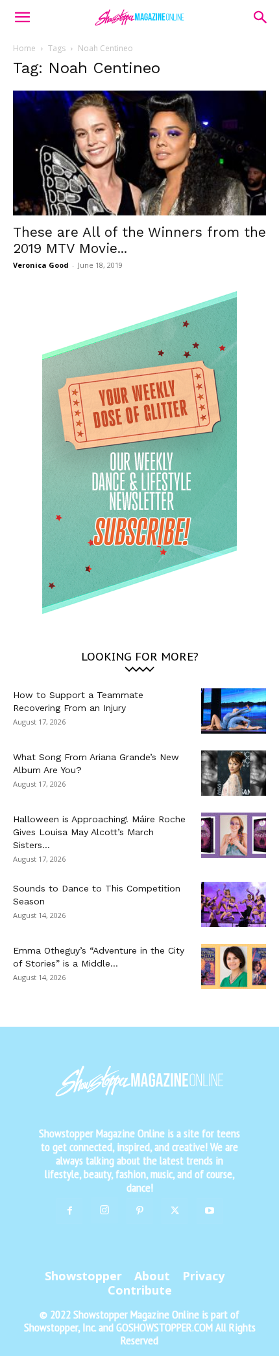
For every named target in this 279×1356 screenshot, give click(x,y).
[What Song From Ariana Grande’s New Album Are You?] (233, 773)
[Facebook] (69, 1211)
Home (24, 48)
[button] (22, 17)
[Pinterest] (139, 1211)
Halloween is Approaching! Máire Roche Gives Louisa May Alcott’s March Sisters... (99, 832)
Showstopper (83, 1276)
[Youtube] (210, 1211)
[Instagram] (104, 1210)
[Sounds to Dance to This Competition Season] (233, 904)
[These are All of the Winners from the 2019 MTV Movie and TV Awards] (139, 153)
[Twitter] (175, 1211)
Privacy (203, 1276)
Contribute (140, 1290)
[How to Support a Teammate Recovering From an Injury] (233, 711)
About (152, 1276)
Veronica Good (41, 265)
